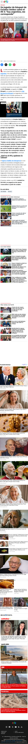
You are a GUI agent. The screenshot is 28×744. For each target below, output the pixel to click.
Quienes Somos (4, 731)
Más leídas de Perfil (7, 305)
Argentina (4, 73)
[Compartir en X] (6, 64)
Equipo (16, 731)
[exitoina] (14, 619)
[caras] (14, 668)
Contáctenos (3, 732)
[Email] (14, 64)
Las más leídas (6, 247)
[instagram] (6, 727)
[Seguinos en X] (12, 727)
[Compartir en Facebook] (2, 64)
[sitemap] (21, 727)
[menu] (2, 1)
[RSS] (18, 727)
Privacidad (3, 733)
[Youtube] (16, 727)
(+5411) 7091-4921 (4, 742)
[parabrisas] (14, 692)
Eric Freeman (3, 191)
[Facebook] (9, 727)
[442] (14, 723)
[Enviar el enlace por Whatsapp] (10, 64)
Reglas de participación (19, 732)
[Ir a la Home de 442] (5, 2)
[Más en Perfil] (8, 615)
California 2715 (8, 740)
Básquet (10, 191)
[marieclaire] (14, 645)
